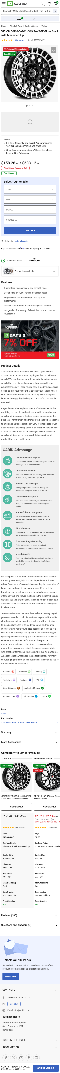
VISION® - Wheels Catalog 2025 (40, 672)
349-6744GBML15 (10, 722)
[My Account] (49, 3)
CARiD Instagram (36, 1057)
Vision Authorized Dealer (33, 688)
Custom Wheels (31, 26)
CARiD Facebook (5, 1057)
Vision (44, 26)
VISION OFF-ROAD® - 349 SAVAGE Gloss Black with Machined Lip (16, 797)
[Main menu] (3, 3)
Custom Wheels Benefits (8, 672)
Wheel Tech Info (9, 680)
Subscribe (10, 976)
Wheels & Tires (16, 26)
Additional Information (30, 696)
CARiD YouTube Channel (21, 1057)
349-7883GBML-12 (29, 722)
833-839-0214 (23, 997)
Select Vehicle (45, 1068)
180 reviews (19, 40)
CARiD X (13, 1057)
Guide (46, 696)
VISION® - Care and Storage (11, 688)
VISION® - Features (25, 680)
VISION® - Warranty (24, 672)
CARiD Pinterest (29, 1057)
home (3, 26)
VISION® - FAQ (39, 680)
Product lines (10, 696)
